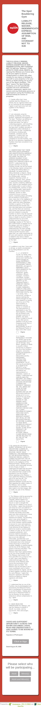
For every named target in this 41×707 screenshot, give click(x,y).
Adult (14, 673)
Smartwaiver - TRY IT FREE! (21, 704)
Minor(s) (25, 673)
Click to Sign (20, 641)
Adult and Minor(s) (20, 679)
